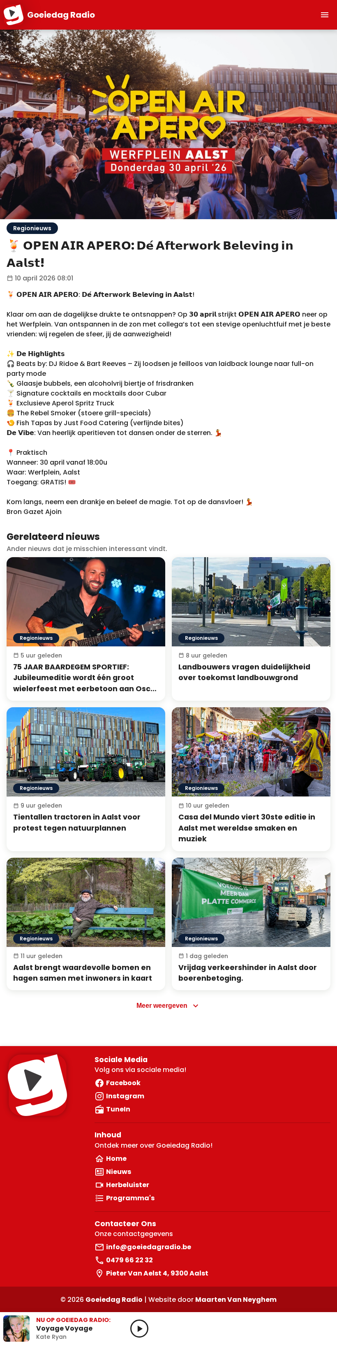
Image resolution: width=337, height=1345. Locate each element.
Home (116, 1158)
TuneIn (118, 1109)
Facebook (123, 1083)
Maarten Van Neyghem (236, 1299)
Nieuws (118, 1171)
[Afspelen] (139, 1329)
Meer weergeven (161, 1005)
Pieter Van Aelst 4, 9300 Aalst (157, 1273)
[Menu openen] (325, 15)
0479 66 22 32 (129, 1260)
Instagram (125, 1096)
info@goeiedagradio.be (148, 1247)
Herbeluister (127, 1185)
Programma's (130, 1198)
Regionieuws (32, 228)
